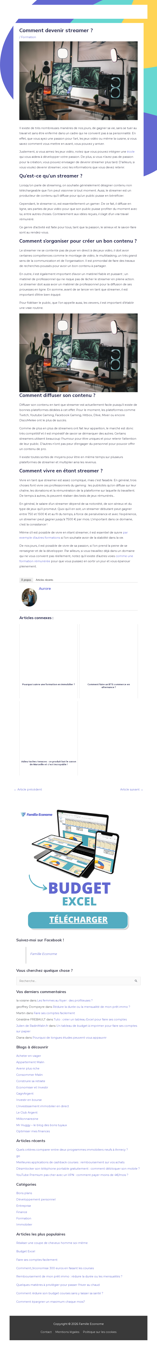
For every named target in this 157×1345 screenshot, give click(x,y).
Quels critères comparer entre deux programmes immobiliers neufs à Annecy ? (72, 1149)
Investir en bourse (29, 1100)
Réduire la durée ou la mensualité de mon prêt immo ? (91, 1007)
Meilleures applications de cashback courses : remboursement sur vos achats (70, 1162)
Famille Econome (43, 954)
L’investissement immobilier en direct (42, 1106)
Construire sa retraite (30, 1081)
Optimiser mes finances (33, 1131)
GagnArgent (25, 1093)
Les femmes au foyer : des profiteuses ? (65, 1000)
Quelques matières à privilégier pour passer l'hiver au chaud (58, 1285)
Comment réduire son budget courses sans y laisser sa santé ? (59, 1293)
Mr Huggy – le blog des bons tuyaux (41, 1125)
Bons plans (24, 1193)
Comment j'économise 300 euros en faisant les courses (55, 1268)
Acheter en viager (28, 1056)
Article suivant (131, 789)
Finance (21, 1212)
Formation (28, 37)
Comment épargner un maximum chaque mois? (50, 1301)
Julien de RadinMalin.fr (32, 1026)
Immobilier (24, 1224)
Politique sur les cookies (99, 1332)
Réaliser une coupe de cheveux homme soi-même (52, 1243)
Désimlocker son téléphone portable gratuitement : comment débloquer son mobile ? (78, 1168)
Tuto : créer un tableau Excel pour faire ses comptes (90, 1019)
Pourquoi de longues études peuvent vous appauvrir (69, 1037)
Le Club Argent (27, 1112)
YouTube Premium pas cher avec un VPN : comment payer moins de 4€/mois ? (72, 1175)
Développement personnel (36, 1199)
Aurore (45, 589)
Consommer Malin (29, 1075)
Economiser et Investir (32, 1087)
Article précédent (28, 789)
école (131, 151)
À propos (26, 579)
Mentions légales (67, 1332)
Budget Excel (25, 1251)
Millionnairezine (27, 1119)
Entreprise (23, 1206)
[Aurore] (29, 597)
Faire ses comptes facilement (54, 1013)
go (18, 1156)
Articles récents (44, 579)
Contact (46, 1332)
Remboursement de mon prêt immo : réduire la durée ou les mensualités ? (69, 1276)
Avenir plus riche (27, 1068)
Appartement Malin (30, 1062)
